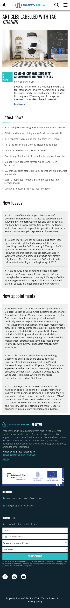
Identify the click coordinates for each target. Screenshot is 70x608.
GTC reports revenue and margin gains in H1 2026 (32, 138)
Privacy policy (35, 601)
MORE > (5, 459)
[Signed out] (4, 6)
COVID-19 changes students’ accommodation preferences (33, 75)
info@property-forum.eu (19, 505)
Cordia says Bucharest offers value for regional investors (36, 156)
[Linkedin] (14, 576)
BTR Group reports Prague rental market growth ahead (35, 127)
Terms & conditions (52, 598)
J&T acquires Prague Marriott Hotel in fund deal (31, 144)
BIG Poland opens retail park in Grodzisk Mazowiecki (33, 133)
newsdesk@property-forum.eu (19, 454)
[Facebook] (5, 576)
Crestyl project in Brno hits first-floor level (27, 188)
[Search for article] (56, 5)
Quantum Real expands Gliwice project (26, 150)
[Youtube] (23, 576)
